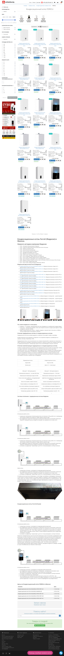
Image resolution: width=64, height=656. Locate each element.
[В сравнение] (29, 58)
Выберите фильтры (12, 97)
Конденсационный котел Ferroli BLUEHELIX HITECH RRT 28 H (40, 44)
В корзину (22, 57)
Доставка (38, 2)
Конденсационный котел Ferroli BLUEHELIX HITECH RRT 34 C (55, 79)
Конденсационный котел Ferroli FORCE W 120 (24, 148)
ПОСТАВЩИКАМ (5, 648)
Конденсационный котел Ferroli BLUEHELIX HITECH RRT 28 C (55, 148)
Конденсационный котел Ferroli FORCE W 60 (39, 148)
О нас (30, 2)
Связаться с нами (20, 634)
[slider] (2, 20)
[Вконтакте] (9, 653)
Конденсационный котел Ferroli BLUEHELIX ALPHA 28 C (24, 215)
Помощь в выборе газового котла (40, 653)
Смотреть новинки (40, 625)
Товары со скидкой (36, 638)
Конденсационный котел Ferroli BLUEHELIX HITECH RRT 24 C (24, 114)
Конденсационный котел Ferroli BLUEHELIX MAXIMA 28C (55, 113)
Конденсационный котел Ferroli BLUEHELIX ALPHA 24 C (24, 181)
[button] (61, 2)
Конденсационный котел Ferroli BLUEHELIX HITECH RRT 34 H (55, 44)
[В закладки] (27, 58)
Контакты (3, 641)
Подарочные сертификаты (38, 636)
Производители (36, 634)
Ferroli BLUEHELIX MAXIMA (28, 20)
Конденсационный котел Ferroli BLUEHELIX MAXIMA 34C (55, 181)
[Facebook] (6, 653)
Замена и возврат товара (6, 646)
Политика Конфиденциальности (8, 647)
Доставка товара (5, 643)
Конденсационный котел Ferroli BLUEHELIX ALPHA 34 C (40, 181)
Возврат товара (20, 636)
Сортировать (34, 26)
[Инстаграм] (3, 653)
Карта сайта (19, 637)
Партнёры (35, 637)
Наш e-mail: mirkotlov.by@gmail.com (55, 638)
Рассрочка (4, 645)
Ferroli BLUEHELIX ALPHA (21, 20)
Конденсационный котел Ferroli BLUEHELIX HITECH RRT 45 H (24, 44)
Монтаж (3, 634)
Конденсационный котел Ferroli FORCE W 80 (39, 113)
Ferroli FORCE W (36, 20)
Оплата (34, 2)
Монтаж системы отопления (7, 638)
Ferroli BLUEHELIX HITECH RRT (43, 20)
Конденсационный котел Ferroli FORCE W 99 (24, 78)
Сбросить (5, 97)
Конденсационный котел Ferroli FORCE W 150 (39, 78)
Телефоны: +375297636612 (53, 634)
